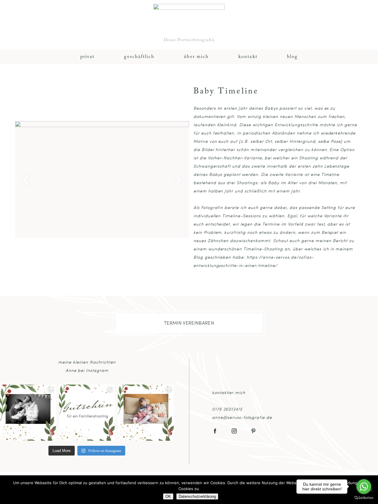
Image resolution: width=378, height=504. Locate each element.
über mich (196, 56)
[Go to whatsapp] (363, 486)
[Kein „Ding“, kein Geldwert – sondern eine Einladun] (28, 413)
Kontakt (248, 56)
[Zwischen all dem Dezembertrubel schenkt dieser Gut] (87, 413)
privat (87, 56)
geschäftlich (139, 56)
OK (168, 496)
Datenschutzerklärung (197, 496)
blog (292, 56)
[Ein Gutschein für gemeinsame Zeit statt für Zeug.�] (146, 413)
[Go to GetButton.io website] (363, 498)
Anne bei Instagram (87, 371)
